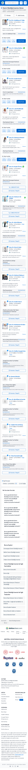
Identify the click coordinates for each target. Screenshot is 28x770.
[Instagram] (15, 766)
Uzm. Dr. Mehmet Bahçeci (16, 275)
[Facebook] (10, 766)
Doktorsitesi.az (5, 729)
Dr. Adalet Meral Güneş (16, 425)
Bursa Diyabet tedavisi (10, 607)
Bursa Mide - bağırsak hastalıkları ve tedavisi (13, 602)
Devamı (24, 29)
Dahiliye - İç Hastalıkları (15, 22)
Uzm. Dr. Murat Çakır (15, 247)
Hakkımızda (4, 709)
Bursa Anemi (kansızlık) (10, 569)
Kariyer (19, 699)
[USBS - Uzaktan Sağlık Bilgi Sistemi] (20, 652)
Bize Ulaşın (3, 712)
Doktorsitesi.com (5, 726)
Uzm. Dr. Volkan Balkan (15, 48)
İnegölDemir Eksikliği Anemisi (11, 556)
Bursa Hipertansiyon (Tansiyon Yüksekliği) (12, 583)
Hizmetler (3, 701)
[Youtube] (17, 766)
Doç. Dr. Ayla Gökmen (15, 222)
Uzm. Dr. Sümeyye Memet (16, 137)
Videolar (3, 631)
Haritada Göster (21, 33)
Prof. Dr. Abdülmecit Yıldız (17, 20)
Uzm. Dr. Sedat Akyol (15, 301)
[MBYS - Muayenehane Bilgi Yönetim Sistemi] (8, 652)
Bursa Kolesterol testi (9, 614)
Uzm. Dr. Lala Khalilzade (16, 108)
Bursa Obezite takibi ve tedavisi (12, 611)
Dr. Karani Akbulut (14, 376)
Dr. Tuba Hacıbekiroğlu (15, 456)
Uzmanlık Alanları (5, 696)
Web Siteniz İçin (19, 697)
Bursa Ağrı (6, 573)
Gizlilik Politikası (5, 714)
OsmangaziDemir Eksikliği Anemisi (13, 548)
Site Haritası (4, 721)
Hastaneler (4, 703)
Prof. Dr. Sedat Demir (15, 78)
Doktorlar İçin (18, 694)
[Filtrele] (21, 2)
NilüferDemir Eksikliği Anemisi (12, 552)
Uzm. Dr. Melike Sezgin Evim (17, 351)
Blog (8, 631)
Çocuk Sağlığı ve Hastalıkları (16, 353)
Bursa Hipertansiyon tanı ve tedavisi (13, 598)
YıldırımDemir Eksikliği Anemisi (12, 559)
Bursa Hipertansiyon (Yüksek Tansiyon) (14, 588)
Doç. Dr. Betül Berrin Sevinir (17, 399)
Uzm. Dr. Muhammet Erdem (17, 324)
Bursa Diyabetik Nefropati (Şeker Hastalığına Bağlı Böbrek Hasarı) (12, 578)
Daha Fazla (21, 41)
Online (12, 631)
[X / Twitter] (12, 766)
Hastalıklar (3, 698)
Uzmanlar (3, 694)
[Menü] (25, 2)
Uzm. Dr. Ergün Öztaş (15, 166)
